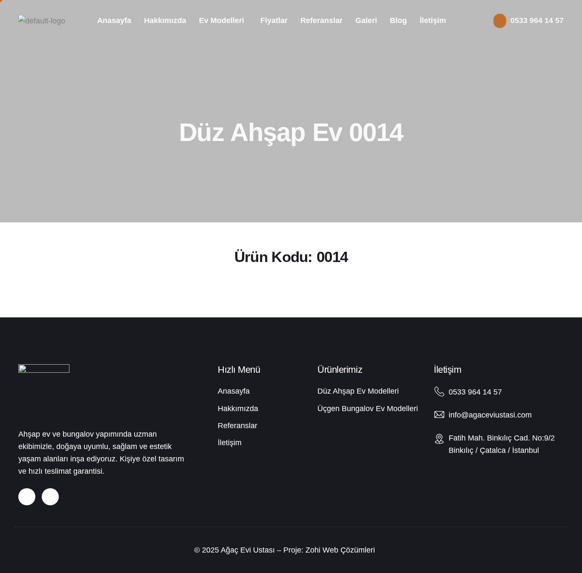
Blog (398, 20)
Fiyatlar (274, 20)
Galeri (366, 20)
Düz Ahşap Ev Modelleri (358, 391)
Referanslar (321, 20)
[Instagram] (26, 496)
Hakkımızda (165, 20)
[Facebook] (50, 496)
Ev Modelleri (221, 20)
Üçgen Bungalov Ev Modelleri (367, 408)
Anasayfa (114, 20)
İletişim (433, 20)
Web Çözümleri (349, 550)
